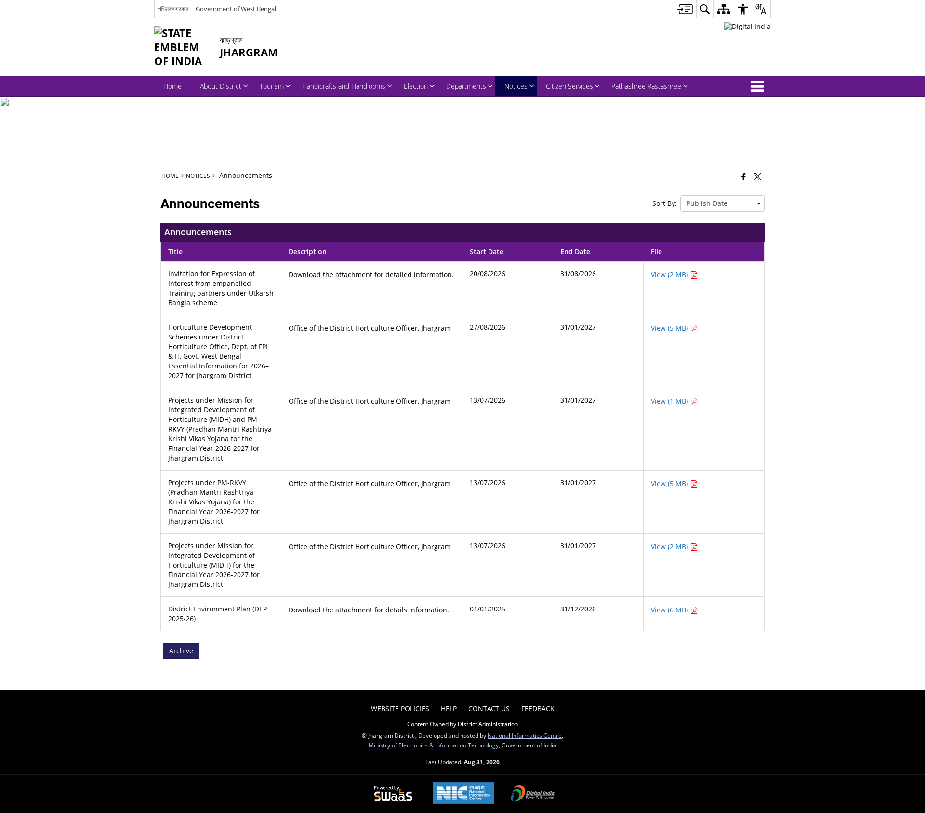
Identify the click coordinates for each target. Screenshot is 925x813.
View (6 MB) (670, 609)
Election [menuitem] (416, 86)
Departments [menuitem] (466, 86)
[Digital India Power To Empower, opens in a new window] (532, 794)
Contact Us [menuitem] (489, 708)
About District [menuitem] (220, 86)
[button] (759, 86)
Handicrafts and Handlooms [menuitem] (343, 86)
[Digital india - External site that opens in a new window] (747, 26)
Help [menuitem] (449, 708)
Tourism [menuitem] (272, 86)
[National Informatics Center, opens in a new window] (463, 794)
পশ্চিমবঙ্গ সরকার (173, 8)
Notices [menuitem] (516, 86)
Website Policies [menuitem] (400, 708)
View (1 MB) (670, 401)
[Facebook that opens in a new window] (744, 176)
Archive (181, 650)
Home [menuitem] (172, 86)
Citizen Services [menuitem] (569, 86)
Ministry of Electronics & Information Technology (434, 745)
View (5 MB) (670, 328)
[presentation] (722, 203)
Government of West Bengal (236, 8)
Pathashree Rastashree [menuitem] (646, 86)
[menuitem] (685, 9)
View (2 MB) (670, 274)
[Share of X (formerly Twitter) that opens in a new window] (758, 176)
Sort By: (664, 203)
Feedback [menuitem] (538, 708)
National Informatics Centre (525, 735)
